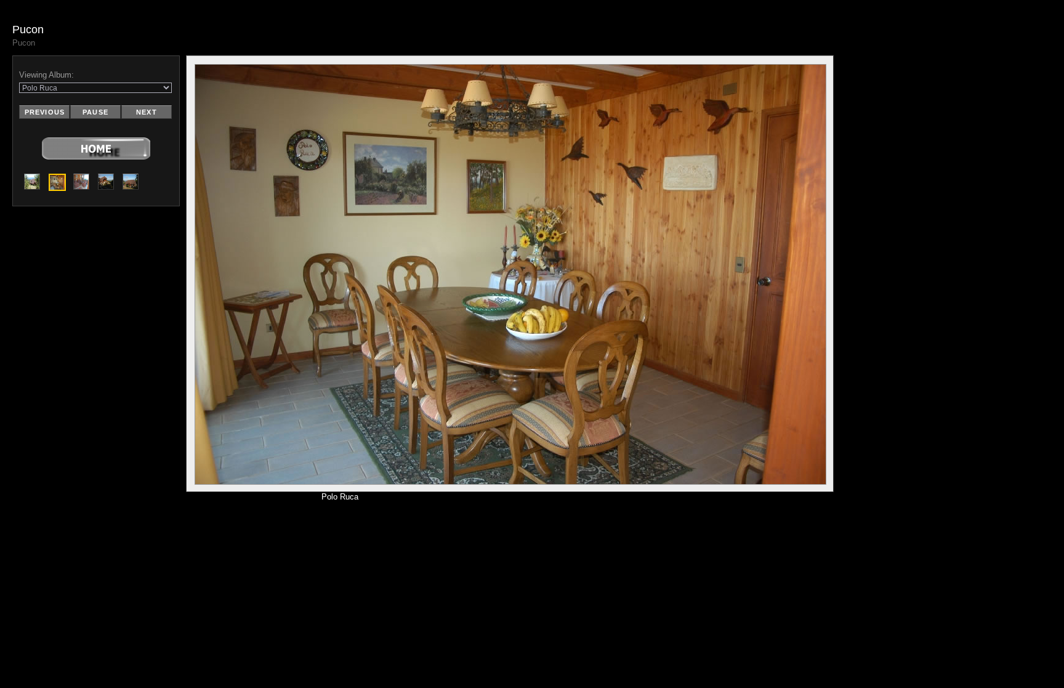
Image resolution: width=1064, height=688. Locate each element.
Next (146, 112)
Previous (45, 112)
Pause (95, 112)
